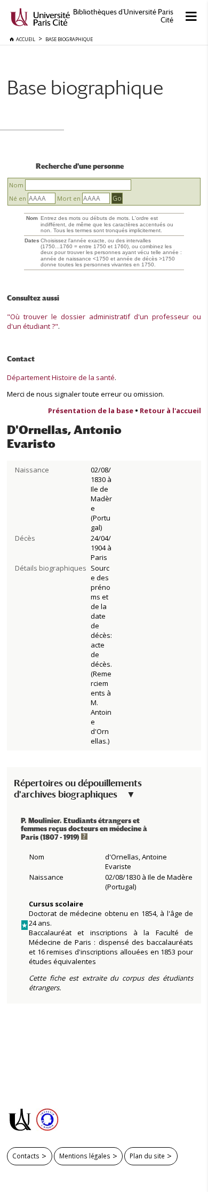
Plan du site (147, 1155)
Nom (16, 185)
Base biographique (85, 87)
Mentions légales (84, 1155)
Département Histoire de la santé (61, 377)
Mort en (69, 198)
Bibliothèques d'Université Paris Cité (123, 16)
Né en (17, 198)
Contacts (25, 1155)
